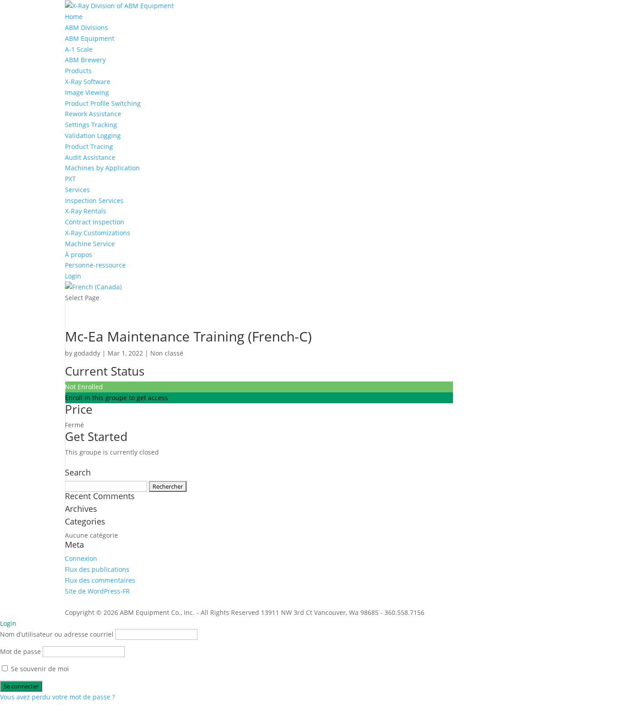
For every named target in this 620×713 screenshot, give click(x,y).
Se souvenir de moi (39, 668)
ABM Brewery (85, 59)
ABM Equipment (89, 38)
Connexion (81, 558)
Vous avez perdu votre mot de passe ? (57, 697)
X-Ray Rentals (85, 211)
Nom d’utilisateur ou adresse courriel (56, 634)
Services (77, 189)
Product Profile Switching (103, 103)
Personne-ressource (95, 265)
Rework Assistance (93, 113)
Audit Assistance (90, 157)
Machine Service (90, 243)
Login (73, 276)
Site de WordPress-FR (97, 591)
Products (78, 70)
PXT (70, 178)
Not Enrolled (84, 386)
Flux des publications (97, 569)
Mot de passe (20, 651)
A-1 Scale (79, 49)
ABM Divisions (86, 27)
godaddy (87, 353)
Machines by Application (102, 167)
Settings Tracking (91, 124)
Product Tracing (89, 146)
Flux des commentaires (100, 580)
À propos (78, 254)
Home (74, 16)
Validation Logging (93, 135)
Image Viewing (87, 92)
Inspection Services (94, 200)
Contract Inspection (94, 222)
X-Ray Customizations (97, 232)
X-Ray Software (87, 81)
